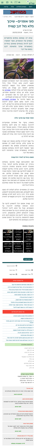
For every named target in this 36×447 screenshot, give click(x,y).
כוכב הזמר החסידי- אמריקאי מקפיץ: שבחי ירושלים (20, 305)
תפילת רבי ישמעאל (27, 357)
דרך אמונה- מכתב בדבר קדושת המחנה (23, 295)
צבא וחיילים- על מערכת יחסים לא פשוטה (22, 330)
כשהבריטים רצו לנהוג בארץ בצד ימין (24, 325)
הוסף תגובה (27, 259)
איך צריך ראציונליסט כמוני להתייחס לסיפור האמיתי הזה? (19, 340)
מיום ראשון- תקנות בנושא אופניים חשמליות (8, 247)
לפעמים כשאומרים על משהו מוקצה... (23, 300)
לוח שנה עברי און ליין (26, 382)
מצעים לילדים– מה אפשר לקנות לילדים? (22, 307)
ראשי (32, 17)
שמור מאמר (12, 270)
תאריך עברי (29, 365)
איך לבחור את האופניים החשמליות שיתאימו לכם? (18, 247)
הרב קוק (29, 350)
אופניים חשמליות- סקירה (28, 237)
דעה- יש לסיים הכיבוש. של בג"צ (25, 332)
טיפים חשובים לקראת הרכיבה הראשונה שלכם (28, 246)
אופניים (24, 55)
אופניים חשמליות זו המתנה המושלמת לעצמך (18, 234)
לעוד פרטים (18, 406)
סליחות (30, 355)
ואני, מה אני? (29, 388)
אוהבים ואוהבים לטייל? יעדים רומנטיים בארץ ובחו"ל (20, 289)
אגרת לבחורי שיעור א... (26, 378)
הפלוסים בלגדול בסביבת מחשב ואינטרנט (22, 316)
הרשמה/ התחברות (16, 2)
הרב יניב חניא (28, 352)
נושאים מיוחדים (21, 7)
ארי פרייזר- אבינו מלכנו (26, 380)
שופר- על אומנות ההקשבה (25, 376)
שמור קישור (12, 274)
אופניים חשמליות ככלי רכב (7, 237)
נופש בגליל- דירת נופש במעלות (25, 436)
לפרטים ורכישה (18, 394)
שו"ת (12, 7)
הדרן (30, 368)
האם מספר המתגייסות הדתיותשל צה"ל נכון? (22, 284)
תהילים (30, 361)
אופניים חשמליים (9, 99)
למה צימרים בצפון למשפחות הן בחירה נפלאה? (21, 302)
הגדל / (29, 274)
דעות (27, 17)
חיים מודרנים (19, 17)
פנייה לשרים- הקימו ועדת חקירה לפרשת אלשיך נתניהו (19, 292)
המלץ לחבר (27, 270)
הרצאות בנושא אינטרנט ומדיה (25, 411)
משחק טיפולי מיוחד (28, 423)
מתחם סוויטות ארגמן (28, 399)
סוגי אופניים (10, 55)
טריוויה (6, 7)
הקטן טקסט (24, 274)
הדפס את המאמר (11, 266)
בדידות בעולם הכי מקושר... (26, 318)
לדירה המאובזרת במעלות (18, 443)
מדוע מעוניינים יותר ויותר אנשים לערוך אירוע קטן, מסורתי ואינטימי (19, 321)
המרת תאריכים (28, 363)
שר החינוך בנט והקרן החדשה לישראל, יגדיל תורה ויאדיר (19, 338)
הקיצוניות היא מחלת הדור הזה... (24, 327)
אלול (30, 359)
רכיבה (18, 55)
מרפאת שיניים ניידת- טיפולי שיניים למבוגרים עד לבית (20, 287)
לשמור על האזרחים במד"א (26, 297)
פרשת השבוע (28, 348)
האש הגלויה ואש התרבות (26, 335)
